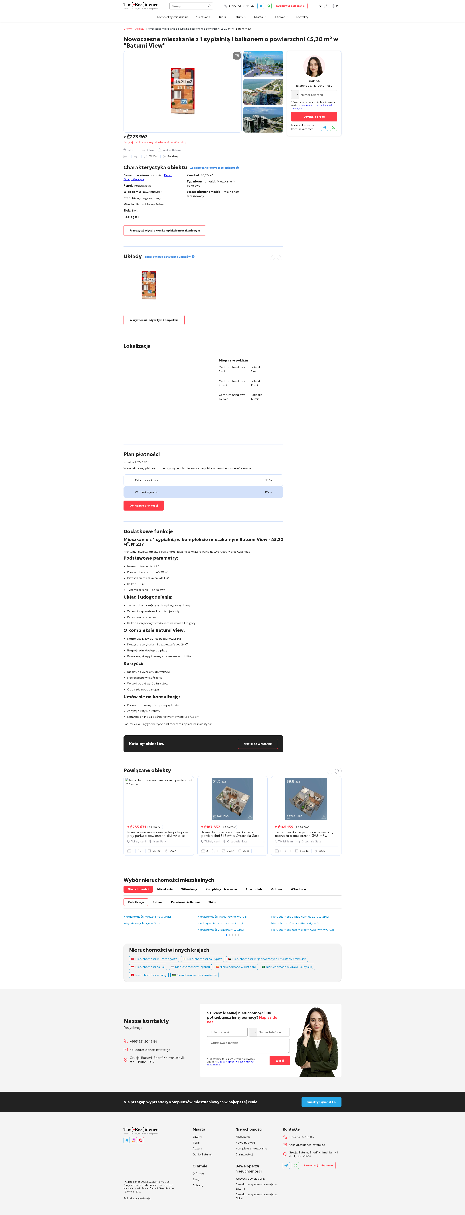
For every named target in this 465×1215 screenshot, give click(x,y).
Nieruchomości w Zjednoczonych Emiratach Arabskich (269, 959)
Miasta (258, 17)
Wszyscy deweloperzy (250, 1178)
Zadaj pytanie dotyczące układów (167, 256)
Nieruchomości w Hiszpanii (238, 967)
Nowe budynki (245, 1142)
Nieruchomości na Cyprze (204, 959)
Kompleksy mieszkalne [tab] (221, 889)
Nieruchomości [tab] (138, 889)
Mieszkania (203, 17)
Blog (196, 1179)
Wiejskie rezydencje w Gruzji (142, 923)
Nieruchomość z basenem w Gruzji (220, 929)
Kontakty (302, 17)
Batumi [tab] (157, 902)
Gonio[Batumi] (202, 1154)
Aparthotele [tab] (254, 889)
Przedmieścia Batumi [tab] (185, 902)
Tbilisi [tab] (212, 902)
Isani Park (159, 841)
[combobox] (295, 94)
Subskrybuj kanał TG (321, 1102)
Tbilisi (196, 1142)
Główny (128, 28)
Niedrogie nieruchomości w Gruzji (220, 923)
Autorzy (198, 1185)
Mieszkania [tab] (165, 889)
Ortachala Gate (237, 841)
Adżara (197, 1148)
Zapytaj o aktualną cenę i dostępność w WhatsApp (155, 142)
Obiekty (139, 28)
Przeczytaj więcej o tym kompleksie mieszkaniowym (165, 230)
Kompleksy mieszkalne (173, 17)
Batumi (238, 17)
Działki (222, 17)
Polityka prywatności (137, 1198)
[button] (338, 771)
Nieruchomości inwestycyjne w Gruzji (222, 916)
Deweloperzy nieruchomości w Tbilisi (256, 1196)
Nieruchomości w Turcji (151, 975)
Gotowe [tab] (276, 889)
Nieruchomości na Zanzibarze (197, 975)
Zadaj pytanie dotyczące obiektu (212, 167)
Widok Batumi (172, 150)
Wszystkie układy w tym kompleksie (154, 320)
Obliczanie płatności (144, 505)
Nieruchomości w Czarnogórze (156, 959)
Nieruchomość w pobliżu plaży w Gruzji (297, 923)
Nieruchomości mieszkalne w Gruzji (147, 916)
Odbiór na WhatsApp (258, 743)
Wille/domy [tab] (189, 889)
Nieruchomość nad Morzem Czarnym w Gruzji (302, 929)
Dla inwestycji (244, 1154)
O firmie (279, 17)
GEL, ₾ (323, 6)
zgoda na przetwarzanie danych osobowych (230, 1063)
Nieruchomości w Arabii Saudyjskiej (289, 967)
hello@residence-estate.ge (150, 1050)
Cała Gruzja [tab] (136, 902)
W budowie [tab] (298, 889)
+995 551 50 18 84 (241, 6)
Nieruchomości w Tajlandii (192, 967)
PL (337, 6)
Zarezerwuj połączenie (290, 5)
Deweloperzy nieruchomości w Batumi (256, 1186)
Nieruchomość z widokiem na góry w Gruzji (300, 916)
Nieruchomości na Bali (150, 967)
